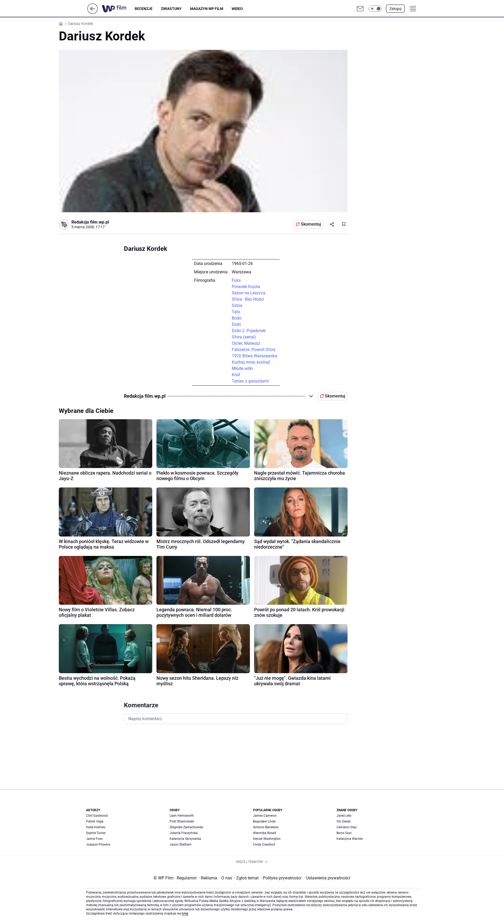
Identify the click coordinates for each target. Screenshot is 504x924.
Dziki (236, 324)
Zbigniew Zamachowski (186, 827)
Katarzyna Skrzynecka (185, 839)
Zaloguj (395, 9)
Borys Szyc (344, 833)
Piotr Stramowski (182, 821)
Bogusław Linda (264, 821)
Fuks (236, 280)
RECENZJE (144, 9)
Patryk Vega (94, 821)
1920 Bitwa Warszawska (254, 355)
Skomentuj (311, 224)
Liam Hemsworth (182, 815)
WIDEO (237, 9)
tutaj (185, 913)
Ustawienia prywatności (327, 877)
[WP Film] (118, 8)
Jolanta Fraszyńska (184, 833)
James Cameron (265, 815)
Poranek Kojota (246, 286)
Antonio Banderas (266, 827)
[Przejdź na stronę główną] (92, 12)
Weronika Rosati (264, 833)
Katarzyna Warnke (350, 839)
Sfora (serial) (244, 336)
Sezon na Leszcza (248, 292)
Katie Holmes (95, 827)
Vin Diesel (343, 821)
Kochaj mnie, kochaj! (251, 362)
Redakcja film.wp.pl (90, 222)
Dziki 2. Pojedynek (249, 330)
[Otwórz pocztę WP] (360, 8)
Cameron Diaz (347, 827)
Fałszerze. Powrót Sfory (254, 349)
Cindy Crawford (264, 844)
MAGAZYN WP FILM (206, 9)
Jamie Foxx (94, 839)
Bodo (237, 318)
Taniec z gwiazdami (250, 381)
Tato (236, 311)
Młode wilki (242, 368)
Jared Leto (344, 815)
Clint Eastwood (97, 815)
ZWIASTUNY (171, 9)
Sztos (237, 305)
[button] (375, 9)
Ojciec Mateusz (246, 343)
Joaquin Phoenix (98, 844)
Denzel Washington (267, 839)
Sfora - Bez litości (248, 299)
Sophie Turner (96, 833)
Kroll (236, 374)
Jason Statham (181, 844)
